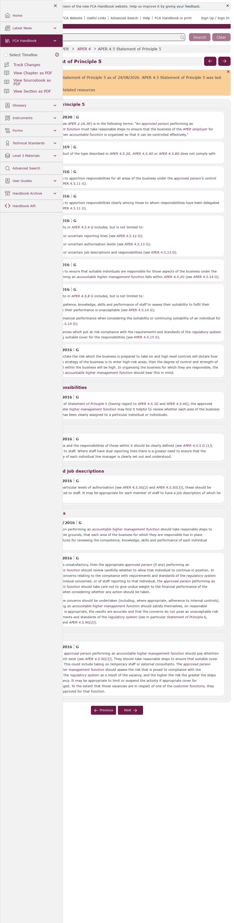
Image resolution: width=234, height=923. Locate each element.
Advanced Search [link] (124, 18)
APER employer (195, 129)
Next (127, 710)
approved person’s (189, 178)
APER (64, 49)
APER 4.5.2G (174, 276)
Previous (106, 710)
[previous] (210, 61)
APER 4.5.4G (143, 153)
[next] (224, 61)
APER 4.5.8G (169, 153)
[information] (57, 55)
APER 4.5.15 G (146, 337)
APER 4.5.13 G (136, 244)
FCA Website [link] (72, 18)
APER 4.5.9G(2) (81, 622)
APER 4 (84, 49)
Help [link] (146, 18)
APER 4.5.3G (120, 153)
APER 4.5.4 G (82, 227)
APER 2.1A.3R (79, 123)
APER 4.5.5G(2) (135, 487)
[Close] (227, 5)
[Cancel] (228, 72)
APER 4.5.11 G (72, 183)
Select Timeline (23, 55)
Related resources (78, 90)
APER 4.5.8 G (82, 296)
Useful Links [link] (96, 18)
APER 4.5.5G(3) (169, 487)
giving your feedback (182, 6)
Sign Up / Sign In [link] (215, 18)
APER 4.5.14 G (205, 276)
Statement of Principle (86, 403)
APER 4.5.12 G (128, 236)
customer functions (189, 686)
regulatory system (206, 332)
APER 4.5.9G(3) (97, 659)
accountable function (86, 134)
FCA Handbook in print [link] (173, 18)
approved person (155, 123)
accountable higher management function (110, 276)
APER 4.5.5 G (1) (197, 445)
